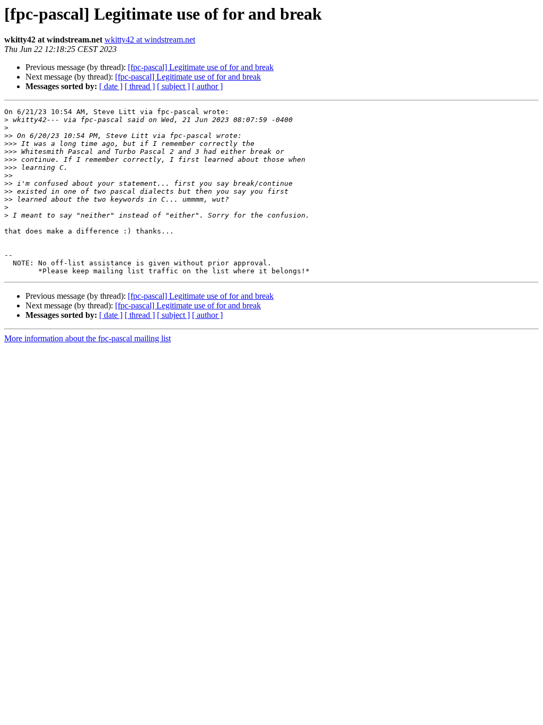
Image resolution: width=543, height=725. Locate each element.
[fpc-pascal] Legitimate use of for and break (201, 67)
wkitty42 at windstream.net (149, 39)
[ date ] (110, 86)
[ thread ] (140, 86)
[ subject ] (173, 86)
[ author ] (207, 86)
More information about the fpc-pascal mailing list (87, 338)
